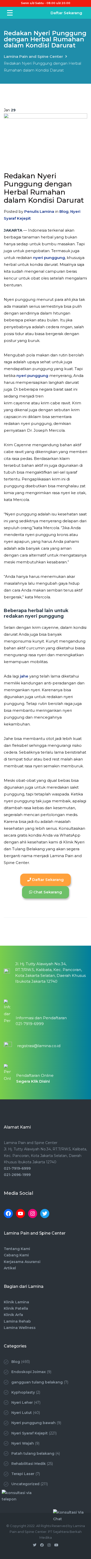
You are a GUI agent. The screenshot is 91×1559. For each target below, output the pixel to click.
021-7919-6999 (17, 1168)
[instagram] (49, 1545)
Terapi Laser (22, 1473)
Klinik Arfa (13, 1314)
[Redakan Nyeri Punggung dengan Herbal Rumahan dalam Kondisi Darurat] (45, 138)
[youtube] (56, 1545)
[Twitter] (44, 1213)
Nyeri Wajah (22, 1443)
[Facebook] (8, 1213)
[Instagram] (32, 1213)
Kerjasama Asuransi (22, 1261)
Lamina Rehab (17, 1321)
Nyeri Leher (22, 1402)
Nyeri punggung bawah (33, 1423)
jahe (24, 676)
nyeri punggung (49, 257)
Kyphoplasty (23, 1392)
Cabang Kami (16, 1255)
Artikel (10, 1268)
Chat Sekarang (47, 892)
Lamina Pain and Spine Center (33, 56)
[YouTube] (20, 1213)
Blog (64, 211)
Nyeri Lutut (21, 1412)
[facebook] (42, 1545)
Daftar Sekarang (66, 12)
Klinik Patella (16, 1308)
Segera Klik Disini (33, 1081)
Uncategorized (25, 1484)
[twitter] (34, 1545)
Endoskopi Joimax (28, 1372)
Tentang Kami (17, 1248)
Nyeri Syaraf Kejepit (29, 1433)
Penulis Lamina (39, 211)
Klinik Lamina (16, 1302)
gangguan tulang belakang (37, 1382)
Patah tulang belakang (32, 1453)
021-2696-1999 (17, 1174)
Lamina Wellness (20, 1327)
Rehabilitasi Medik (28, 1463)
